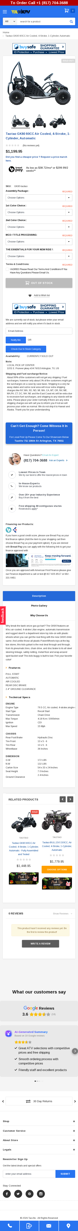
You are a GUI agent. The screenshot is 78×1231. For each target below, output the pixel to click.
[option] (39, 83)
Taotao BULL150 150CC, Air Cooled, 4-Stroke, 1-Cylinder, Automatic (57, 846)
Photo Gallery (39, 605)
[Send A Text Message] (29, 1226)
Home (6, 32)
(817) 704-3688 (35, 460)
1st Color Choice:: (39, 205)
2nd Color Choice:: (39, 220)
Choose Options (57, 869)
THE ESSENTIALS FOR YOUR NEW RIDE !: (39, 249)
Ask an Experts (57, 460)
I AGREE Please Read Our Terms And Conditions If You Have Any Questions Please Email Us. (38, 271)
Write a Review (40, 943)
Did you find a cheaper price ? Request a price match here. (36, 159)
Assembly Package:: (39, 191)
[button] (39, 48)
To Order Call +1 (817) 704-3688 (39, 3)
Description (39, 596)
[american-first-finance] (15, 529)
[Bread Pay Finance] (9, 529)
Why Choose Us (39, 615)
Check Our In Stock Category (26, 349)
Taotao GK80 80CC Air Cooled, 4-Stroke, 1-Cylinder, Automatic (37, 36)
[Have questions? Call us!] (9, 1226)
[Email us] (48, 1226)
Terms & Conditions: (17, 264)
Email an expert (50, 455)
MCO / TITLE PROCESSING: (39, 235)
